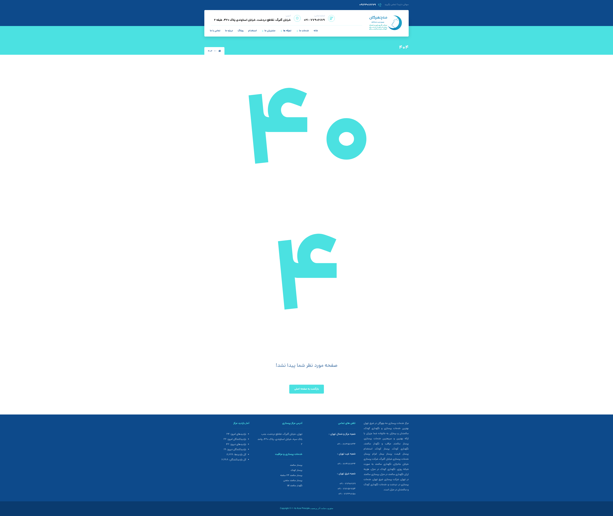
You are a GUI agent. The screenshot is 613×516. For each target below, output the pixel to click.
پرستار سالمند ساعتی (292, 480)
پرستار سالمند (296, 465)
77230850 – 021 (347, 494)
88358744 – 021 (346, 444)
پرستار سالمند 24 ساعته (291, 475)
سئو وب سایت (327, 508)
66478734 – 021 (346, 464)
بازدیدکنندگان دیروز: (236, 450)
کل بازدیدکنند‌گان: (237, 460)
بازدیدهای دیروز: (237, 444)
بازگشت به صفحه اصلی (306, 389)
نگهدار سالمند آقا (294, 485)
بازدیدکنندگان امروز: (236, 439)
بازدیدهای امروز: (238, 434)
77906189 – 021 (348, 484)
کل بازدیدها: (239, 455)
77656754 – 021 (347, 489)
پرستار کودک (296, 470)
